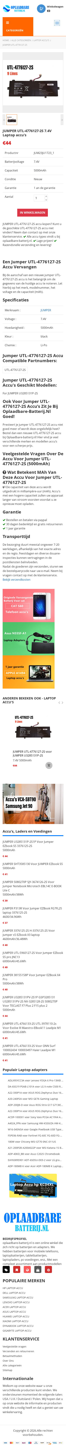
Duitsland (24, 1399)
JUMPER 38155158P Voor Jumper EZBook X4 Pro (31, 977)
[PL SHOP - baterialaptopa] (27, 1269)
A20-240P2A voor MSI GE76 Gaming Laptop (33, 1098)
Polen (36, 1399)
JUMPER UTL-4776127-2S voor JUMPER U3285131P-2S (32, 753)
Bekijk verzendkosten (16, 580)
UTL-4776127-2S (15, 370)
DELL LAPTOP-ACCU (14, 1292)
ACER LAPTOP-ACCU (14, 1307)
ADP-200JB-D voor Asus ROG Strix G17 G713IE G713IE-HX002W (35, 1105)
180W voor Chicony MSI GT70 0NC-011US (32, 1141)
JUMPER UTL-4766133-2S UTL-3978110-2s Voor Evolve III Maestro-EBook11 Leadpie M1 (32, 1026)
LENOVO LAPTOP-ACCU (16, 1302)
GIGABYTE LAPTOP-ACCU (17, 1330)
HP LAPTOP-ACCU (13, 1288)
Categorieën (14, 30)
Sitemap (7, 1370)
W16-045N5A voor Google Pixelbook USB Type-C (35, 1129)
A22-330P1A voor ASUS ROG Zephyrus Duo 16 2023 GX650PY (35, 1092)
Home (6, 40)
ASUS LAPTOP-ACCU (14, 1311)
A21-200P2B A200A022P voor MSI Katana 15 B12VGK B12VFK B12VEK (35, 1147)
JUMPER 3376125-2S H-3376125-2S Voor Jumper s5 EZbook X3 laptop (29, 933)
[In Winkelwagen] (48, 765)
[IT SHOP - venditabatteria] (16, 1269)
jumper (46, 310)
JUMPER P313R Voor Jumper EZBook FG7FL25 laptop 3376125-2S (32, 910)
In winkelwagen (32, 212)
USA (5, 1399)
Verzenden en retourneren (18, 1351)
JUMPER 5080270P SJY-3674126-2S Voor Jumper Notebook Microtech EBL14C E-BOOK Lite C (32, 886)
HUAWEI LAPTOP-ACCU (16, 1316)
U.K (13, 1399)
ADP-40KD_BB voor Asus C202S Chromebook (34, 1154)
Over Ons (8, 1360)
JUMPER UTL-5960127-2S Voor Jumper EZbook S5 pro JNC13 (33, 955)
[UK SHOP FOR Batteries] (37, 1269)
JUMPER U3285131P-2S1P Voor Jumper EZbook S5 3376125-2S (28, 844)
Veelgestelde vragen (14, 1346)
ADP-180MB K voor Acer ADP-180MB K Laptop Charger (35, 1166)
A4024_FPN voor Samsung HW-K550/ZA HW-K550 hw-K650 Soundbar (35, 1123)
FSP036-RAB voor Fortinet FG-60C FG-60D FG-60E (35, 1135)
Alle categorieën (21, 40)
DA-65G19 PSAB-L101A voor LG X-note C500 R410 (35, 1086)
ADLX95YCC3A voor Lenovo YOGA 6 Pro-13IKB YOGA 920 (35, 1080)
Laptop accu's (41, 40)
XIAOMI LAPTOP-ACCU (15, 1321)
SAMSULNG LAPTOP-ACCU (18, 1297)
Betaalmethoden (12, 1356)
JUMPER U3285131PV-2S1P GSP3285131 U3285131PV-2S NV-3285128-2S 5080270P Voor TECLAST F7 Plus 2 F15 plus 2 (30, 1001)
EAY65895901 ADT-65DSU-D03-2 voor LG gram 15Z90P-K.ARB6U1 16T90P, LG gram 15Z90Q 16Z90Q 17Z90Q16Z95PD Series (35, 1160)
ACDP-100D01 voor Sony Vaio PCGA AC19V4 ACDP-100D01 (35, 1117)
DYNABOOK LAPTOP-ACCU (18, 1326)
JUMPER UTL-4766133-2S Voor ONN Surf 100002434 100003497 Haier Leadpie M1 (29, 1048)
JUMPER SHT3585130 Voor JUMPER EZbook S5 (33, 864)
